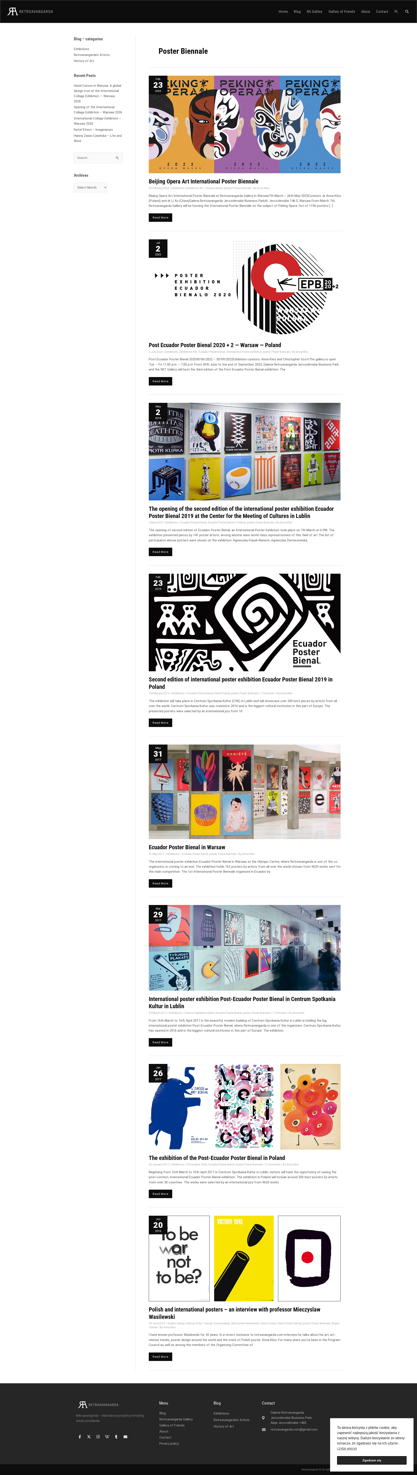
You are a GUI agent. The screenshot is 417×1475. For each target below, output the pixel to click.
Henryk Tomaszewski (217, 1323)
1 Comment (267, 693)
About (365, 11)
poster (227, 188)
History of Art (84, 61)
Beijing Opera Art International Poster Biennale (203, 181)
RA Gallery (315, 11)
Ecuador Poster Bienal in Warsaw (187, 847)
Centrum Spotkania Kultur (199, 1012)
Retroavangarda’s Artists (92, 55)
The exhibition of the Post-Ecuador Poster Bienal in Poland (217, 1158)
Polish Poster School (289, 1323)
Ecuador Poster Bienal (212, 351)
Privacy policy (169, 1444)
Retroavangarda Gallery (176, 1419)
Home (283, 11)
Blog (297, 11)
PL (396, 11)
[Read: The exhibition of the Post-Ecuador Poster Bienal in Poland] (245, 1107)
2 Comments (273, 1164)
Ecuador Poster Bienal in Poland (227, 522)
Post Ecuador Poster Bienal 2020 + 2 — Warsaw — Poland (215, 345)
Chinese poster (214, 188)
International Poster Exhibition (244, 351)
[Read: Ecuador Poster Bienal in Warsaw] (245, 792)
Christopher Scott (197, 1164)
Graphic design (176, 1323)
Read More (161, 216)
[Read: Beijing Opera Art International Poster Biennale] (245, 124)
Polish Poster (222, 693)
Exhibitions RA (194, 188)
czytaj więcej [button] (347, 1448)
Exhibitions (81, 49)
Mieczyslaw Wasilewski (245, 1323)
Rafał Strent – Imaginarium (93, 130)
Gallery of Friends (342, 11)
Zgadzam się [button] (371, 1460)
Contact (382, 11)
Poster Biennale (242, 188)
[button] (407, 11)
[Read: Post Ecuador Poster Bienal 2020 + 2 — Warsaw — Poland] (245, 288)
